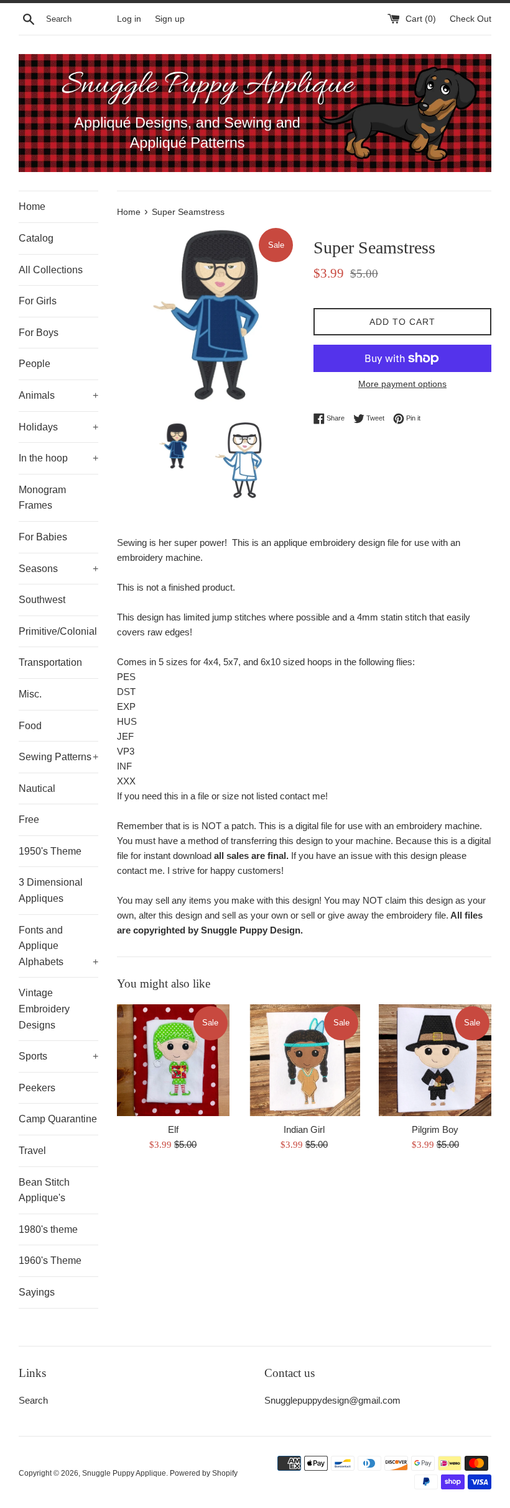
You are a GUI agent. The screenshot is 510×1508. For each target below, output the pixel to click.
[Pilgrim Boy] (435, 1060)
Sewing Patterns (58, 757)
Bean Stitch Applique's (44, 1190)
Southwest (42, 599)
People (34, 363)
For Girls (38, 301)
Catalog (36, 238)
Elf (173, 1129)
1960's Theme (50, 1260)
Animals (58, 395)
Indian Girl (304, 1129)
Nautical (37, 788)
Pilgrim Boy (435, 1129)
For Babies (43, 537)
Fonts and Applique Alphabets (58, 946)
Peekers (37, 1088)
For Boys (38, 332)
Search (33, 1400)
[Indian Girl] (304, 1060)
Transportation (50, 662)
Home (32, 206)
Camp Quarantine (58, 1119)
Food (30, 725)
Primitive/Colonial (58, 631)
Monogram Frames (42, 497)
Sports (58, 1056)
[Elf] (173, 1060)
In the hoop (58, 458)
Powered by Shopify (204, 1473)
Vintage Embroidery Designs (44, 1009)
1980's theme (48, 1229)
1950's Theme (50, 851)
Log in (129, 19)
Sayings (37, 1292)
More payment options (402, 384)
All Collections (51, 270)
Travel (32, 1150)
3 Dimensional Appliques (51, 890)
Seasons (58, 568)
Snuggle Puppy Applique (124, 1473)
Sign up (170, 19)
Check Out (470, 19)
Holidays (58, 427)
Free (29, 819)
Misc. (30, 694)
